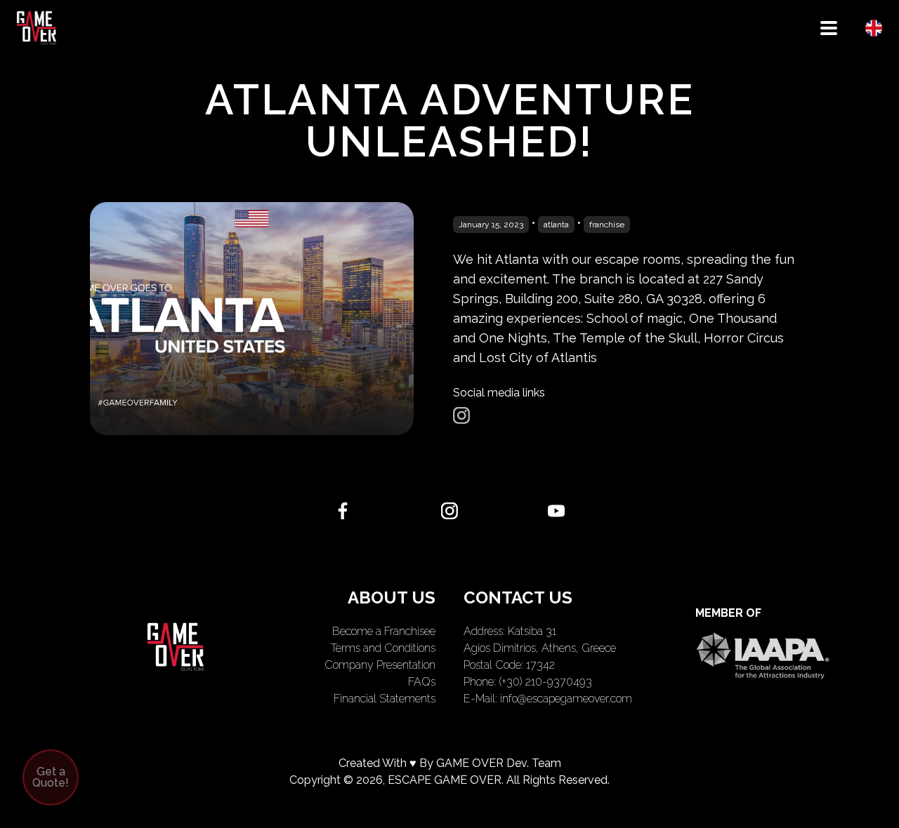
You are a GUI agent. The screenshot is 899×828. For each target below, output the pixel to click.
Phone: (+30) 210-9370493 (528, 681)
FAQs (421, 681)
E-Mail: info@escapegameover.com (548, 698)
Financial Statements (384, 698)
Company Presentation (379, 665)
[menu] (828, 28)
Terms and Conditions (383, 648)
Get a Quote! (50, 777)
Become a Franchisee (383, 631)
